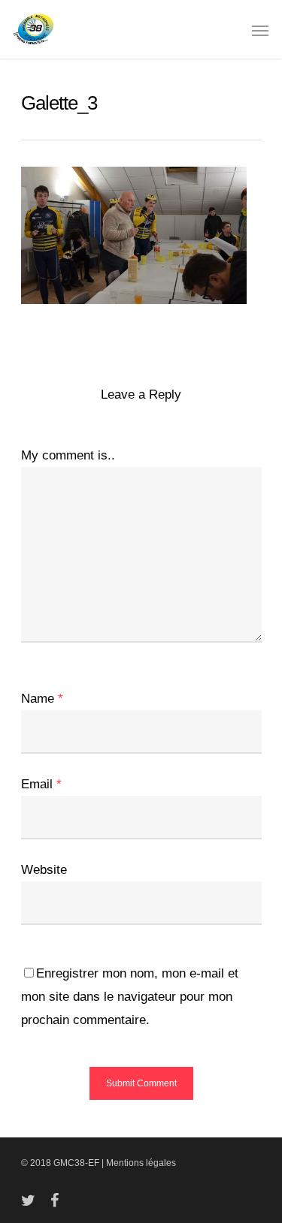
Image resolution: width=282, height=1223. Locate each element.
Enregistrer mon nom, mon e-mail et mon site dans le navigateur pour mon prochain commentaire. (129, 996)
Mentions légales (141, 1163)
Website (44, 870)
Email (41, 784)
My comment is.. (68, 455)
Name (42, 698)
